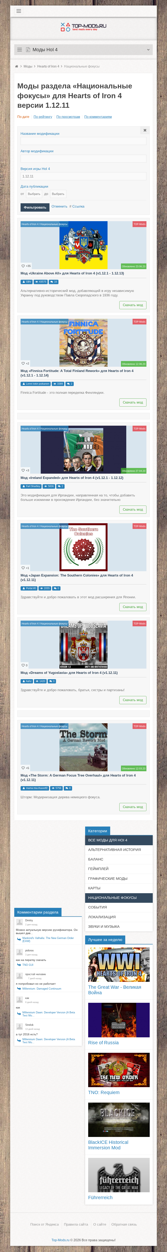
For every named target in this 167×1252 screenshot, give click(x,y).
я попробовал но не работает (36, 983)
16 (55, 281)
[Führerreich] (119, 1175)
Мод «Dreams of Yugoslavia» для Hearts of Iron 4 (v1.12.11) (69, 673)
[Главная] (16, 66)
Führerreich (100, 1197)
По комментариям (98, 117)
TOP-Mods (139, 224)
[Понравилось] (23, 266)
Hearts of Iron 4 (30, 224)
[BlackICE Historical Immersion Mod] (119, 1120)
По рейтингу (43, 117)
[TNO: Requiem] (119, 1070)
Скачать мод (133, 305)
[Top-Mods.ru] (83, 27)
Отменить (59, 206)
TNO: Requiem (104, 1092)
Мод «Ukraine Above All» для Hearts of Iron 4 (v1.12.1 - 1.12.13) (72, 273)
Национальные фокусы (53, 224)
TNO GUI (27, 964)
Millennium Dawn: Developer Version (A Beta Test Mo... (48, 1014)
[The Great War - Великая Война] (119, 964)
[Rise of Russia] (119, 1020)
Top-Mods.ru (60, 1240)
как (18, 1007)
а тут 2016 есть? (27, 1034)
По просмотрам (68, 117)
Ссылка (78, 206)
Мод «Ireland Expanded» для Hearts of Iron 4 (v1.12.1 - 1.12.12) (72, 478)
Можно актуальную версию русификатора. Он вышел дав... (47, 931)
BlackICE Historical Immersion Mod (108, 1145)
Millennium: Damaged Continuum (41, 988)
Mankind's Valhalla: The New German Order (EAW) (48, 940)
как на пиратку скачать (31, 960)
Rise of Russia (103, 1042)
